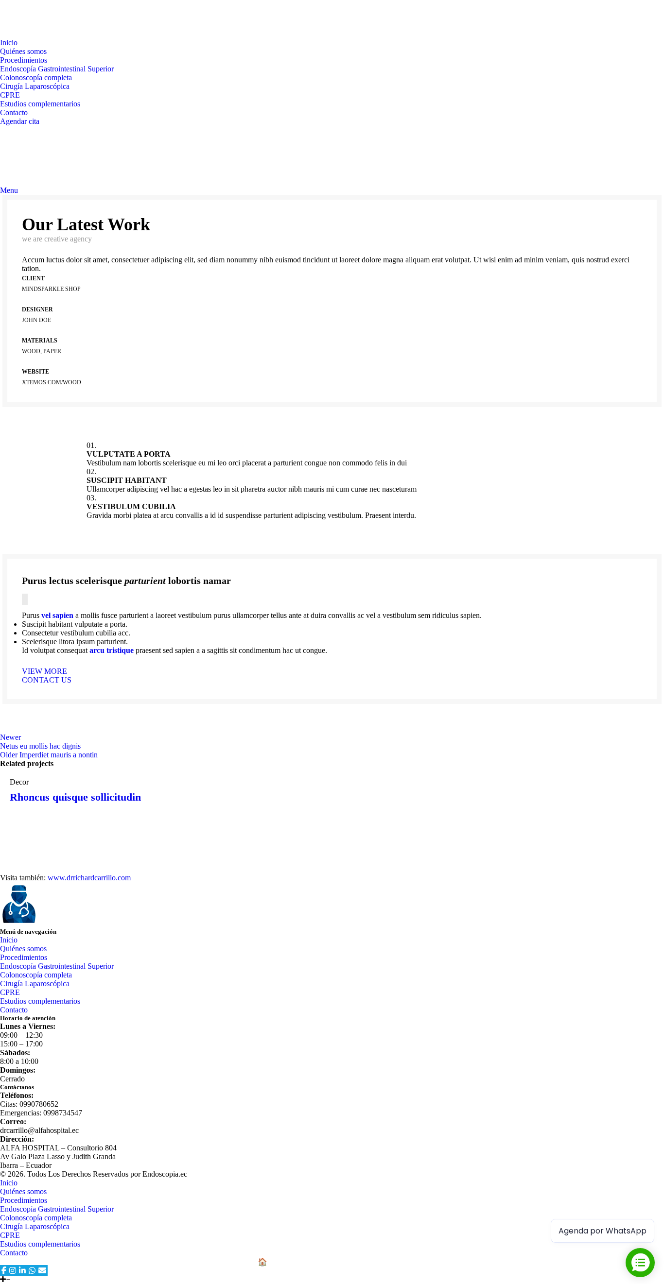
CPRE (10, 95)
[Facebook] (4, 1270)
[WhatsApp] (32, 1270)
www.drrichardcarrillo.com (89, 877)
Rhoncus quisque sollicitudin (75, 797)
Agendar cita (19, 121)
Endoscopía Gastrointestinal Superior (57, 69)
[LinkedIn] (22, 1270)
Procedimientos (23, 957)
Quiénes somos (23, 948)
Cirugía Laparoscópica (35, 86)
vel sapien (57, 615)
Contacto (14, 1010)
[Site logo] (36, 34)
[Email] (42, 1270)
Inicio (8, 940)
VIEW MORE (44, 671)
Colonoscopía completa (36, 77)
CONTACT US (46, 680)
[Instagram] (12, 1270)
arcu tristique (111, 650)
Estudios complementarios (40, 104)
